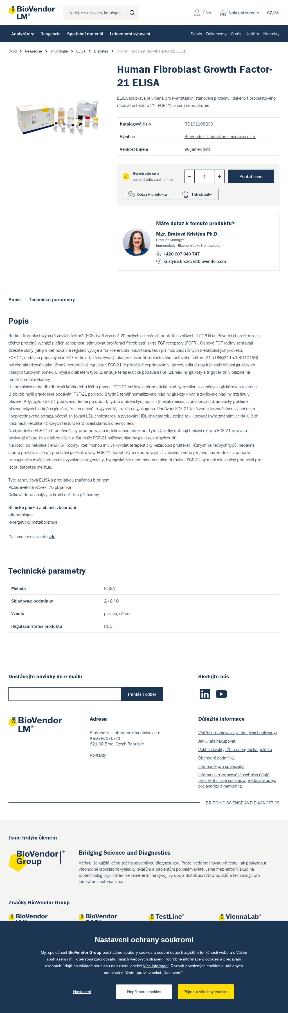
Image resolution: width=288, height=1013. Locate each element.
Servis (196, 33)
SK (277, 12)
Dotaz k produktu (152, 194)
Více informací (155, 966)
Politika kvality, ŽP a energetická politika (235, 749)
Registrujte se (144, 173)
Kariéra (252, 33)
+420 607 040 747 (181, 254)
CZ (269, 12)
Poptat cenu (251, 176)
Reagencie (50, 33)
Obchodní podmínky (216, 758)
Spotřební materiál (85, 33)
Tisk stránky (202, 194)
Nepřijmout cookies (144, 991)
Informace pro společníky (221, 766)
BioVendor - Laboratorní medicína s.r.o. (220, 136)
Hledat (132, 13)
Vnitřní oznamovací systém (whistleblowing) (237, 732)
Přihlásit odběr (142, 694)
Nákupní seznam (244, 12)
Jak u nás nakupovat (216, 741)
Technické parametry (52, 299)
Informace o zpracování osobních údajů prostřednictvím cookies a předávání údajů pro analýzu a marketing (237, 780)
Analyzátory (22, 33)
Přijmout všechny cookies (205, 991)
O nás (236, 33)
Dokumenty (216, 33)
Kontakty (271, 33)
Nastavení (82, 991)
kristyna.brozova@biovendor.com (194, 261)
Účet (207, 12)
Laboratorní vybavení (130, 33)
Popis (14, 299)
